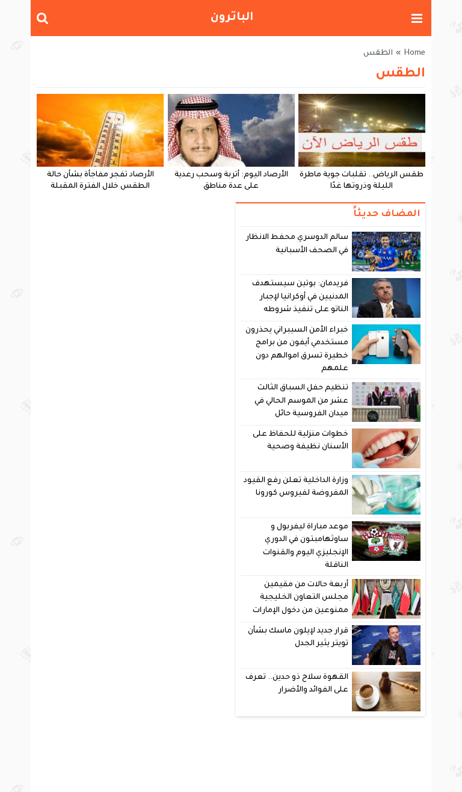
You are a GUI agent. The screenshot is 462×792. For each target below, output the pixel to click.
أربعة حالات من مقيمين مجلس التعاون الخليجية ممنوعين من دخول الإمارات (300, 598)
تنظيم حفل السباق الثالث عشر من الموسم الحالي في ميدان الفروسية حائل (301, 401)
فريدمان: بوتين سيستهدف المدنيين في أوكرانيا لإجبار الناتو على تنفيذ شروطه (300, 297)
